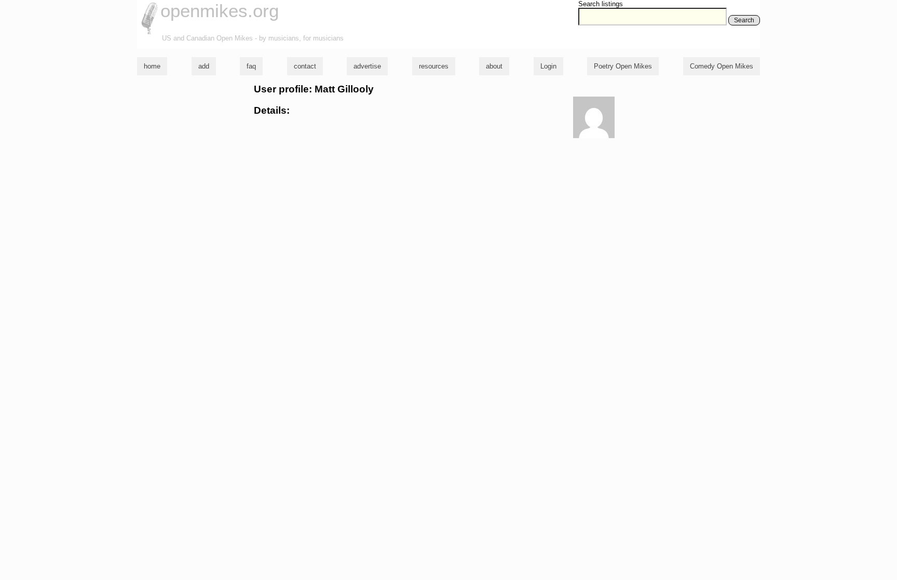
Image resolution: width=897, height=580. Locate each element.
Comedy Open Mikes (721, 66)
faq (251, 66)
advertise (367, 66)
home (152, 66)
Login (548, 66)
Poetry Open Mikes (623, 66)
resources (433, 66)
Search (744, 20)
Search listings (600, 4)
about (494, 66)
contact (305, 66)
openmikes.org (219, 11)
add (203, 66)
